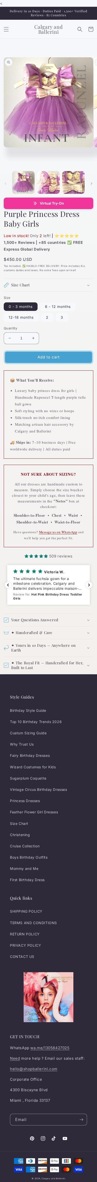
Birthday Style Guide (28, 710)
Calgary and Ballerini (53, 1178)
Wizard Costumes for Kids (33, 767)
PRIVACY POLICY (25, 945)
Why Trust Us (22, 744)
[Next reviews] (89, 585)
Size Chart (19, 823)
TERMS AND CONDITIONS (33, 923)
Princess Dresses (25, 801)
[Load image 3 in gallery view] (73, 182)
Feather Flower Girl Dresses (34, 812)
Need (15, 1058)
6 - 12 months (58, 306)
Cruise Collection (25, 846)
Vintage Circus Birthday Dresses (38, 789)
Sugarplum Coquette (28, 778)
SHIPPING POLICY (26, 911)
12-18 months (21, 317)
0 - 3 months (21, 306)
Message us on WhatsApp (58, 532)
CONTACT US (22, 956)
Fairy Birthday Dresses (30, 755)
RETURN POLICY (25, 934)
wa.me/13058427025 (49, 1047)
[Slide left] (5, 183)
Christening (20, 835)
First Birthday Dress (27, 880)
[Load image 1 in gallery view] (23, 182)
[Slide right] (91, 183)
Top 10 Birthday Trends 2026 (36, 722)
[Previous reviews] (8, 585)
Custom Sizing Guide (28, 733)
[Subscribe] (81, 1119)
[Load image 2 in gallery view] (48, 182)
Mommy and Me (24, 868)
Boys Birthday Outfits (29, 857)
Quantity (10, 328)
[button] (6, 29)
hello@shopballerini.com (33, 1068)
